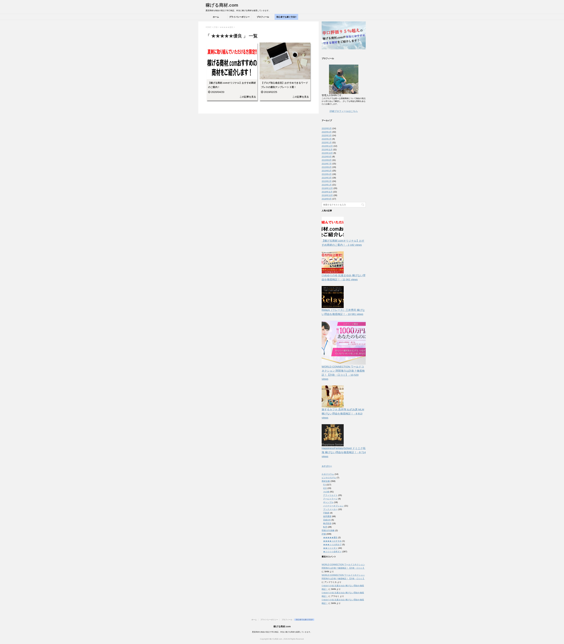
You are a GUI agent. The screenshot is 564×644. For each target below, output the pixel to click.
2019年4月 (327, 174)
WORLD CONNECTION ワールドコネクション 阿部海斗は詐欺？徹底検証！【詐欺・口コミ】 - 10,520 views (343, 372)
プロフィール (263, 17)
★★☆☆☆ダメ (330, 548)
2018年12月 (327, 188)
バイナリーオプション (333, 506)
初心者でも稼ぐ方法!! (286, 17)
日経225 (327, 520)
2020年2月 (327, 139)
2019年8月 (327, 160)
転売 (325, 527)
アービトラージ (330, 499)
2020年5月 (327, 128)
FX (324, 484)
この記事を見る (248, 97)
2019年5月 (327, 170)
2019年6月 (327, 167)
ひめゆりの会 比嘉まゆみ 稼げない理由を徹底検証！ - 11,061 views (343, 277)
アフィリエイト (330, 495)
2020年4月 (327, 132)
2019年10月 (327, 153)
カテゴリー (327, 466)
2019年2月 (327, 181)
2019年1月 (327, 185)
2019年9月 (327, 156)
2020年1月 (327, 142)
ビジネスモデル (329, 477)
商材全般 (326, 481)
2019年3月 (327, 178)
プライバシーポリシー (239, 17)
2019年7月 (327, 163)
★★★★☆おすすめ (332, 541)
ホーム (216, 17)
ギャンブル (328, 502)
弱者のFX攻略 (328, 530)
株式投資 (327, 523)
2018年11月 (327, 192)
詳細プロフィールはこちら (344, 111)
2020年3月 (327, 135)
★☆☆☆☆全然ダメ (332, 551)
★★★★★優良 (330, 537)
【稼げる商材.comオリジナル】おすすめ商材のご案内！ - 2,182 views (343, 242)
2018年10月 (327, 195)
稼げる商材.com (222, 5)
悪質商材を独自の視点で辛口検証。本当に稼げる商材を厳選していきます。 (282, 632)
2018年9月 (327, 199)
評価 (324, 534)
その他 (326, 492)
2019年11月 (327, 149)
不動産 (326, 513)
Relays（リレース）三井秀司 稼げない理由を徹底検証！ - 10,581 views (343, 312)
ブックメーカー (330, 509)
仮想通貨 (327, 516)
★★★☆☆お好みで (332, 544)
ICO (325, 488)
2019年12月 (327, 146)
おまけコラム (328, 474)
